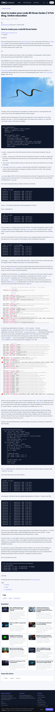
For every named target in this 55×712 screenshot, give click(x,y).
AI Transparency (41, 704)
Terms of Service (41, 697)
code (5, 469)
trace (18, 274)
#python (5, 598)
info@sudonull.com (26, 695)
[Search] (44, 2)
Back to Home (7, 8)
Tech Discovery (27, 2)
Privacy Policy (40, 695)
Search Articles (4, 705)
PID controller (48, 72)
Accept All (49, 709)
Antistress (36, 2)
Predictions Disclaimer (42, 706)
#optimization (17, 598)
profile (13, 268)
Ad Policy (39, 699)
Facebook (18, 678)
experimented (5, 70)
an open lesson (36, 579)
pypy (6, 587)
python (7, 584)
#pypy (10, 598)
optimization (8, 589)
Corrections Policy (41, 702)
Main (19, 2)
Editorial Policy (40, 700)
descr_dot (13, 282)
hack (52, 237)
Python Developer (25, 41)
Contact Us (3, 703)
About (2, 701)
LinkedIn (12, 678)
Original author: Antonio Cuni (9, 33)
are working (29, 229)
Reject (41, 709)
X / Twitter (5, 678)
